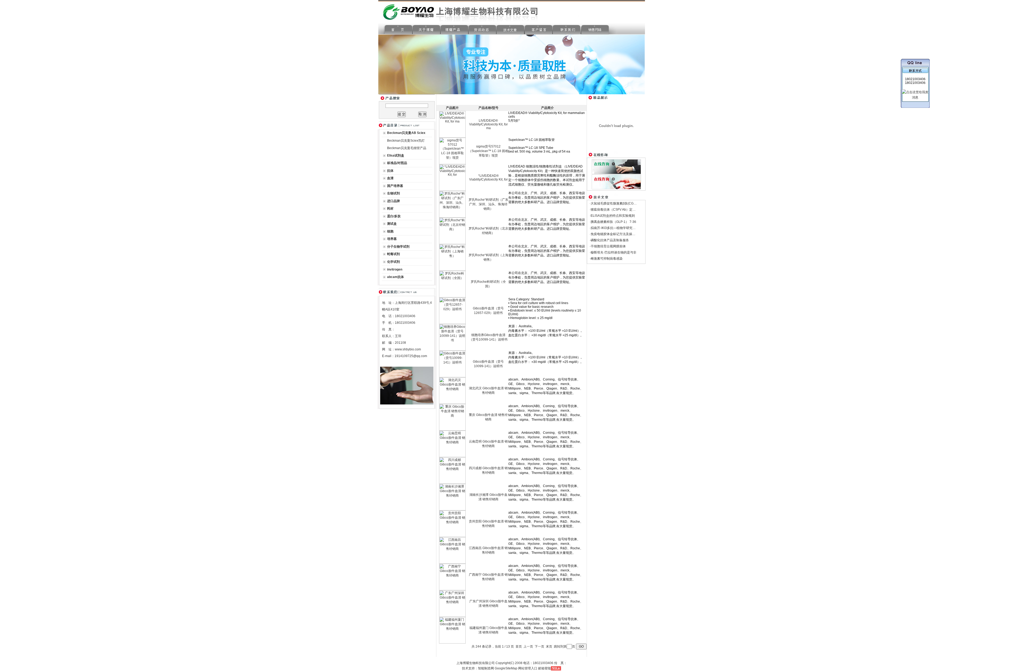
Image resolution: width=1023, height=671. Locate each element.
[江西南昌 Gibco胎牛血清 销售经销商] (452, 562)
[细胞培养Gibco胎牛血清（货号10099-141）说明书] (452, 349)
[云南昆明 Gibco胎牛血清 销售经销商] (452, 456)
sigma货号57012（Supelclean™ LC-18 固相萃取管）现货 (488, 151)
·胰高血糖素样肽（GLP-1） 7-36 (613, 222)
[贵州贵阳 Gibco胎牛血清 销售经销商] (452, 536)
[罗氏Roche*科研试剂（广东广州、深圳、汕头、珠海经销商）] (452, 216)
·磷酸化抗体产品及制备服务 (609, 240)
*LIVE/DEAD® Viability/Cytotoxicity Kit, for (488, 177)
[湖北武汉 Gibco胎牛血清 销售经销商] (452, 403)
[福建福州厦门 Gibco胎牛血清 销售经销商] (452, 642)
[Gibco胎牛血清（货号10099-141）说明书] (452, 376)
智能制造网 (486, 668)
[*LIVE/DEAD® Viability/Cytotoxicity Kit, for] (452, 190)
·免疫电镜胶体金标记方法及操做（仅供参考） (622, 234)
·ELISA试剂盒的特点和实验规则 (612, 216)
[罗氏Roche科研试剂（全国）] (452, 296)
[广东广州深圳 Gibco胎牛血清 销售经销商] (452, 616)
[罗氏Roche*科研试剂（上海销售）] (452, 270)
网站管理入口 (527, 668)
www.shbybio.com (408, 349)
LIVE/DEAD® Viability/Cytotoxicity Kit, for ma (488, 124)
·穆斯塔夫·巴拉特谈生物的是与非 (613, 252)
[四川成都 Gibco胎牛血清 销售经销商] (452, 483)
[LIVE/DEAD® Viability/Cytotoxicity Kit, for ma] (452, 136)
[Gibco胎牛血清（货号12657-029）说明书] (452, 323)
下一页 (539, 646)
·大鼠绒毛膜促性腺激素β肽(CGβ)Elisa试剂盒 (621, 203)
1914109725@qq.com (411, 356)
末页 (549, 646)
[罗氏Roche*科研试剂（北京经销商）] (452, 243)
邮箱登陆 (544, 668)
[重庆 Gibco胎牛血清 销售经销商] (452, 429)
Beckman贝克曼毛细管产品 (406, 148)
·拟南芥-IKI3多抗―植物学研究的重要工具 (619, 228)
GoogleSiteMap (506, 668)
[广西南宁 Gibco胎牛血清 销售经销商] (452, 589)
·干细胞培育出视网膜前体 (608, 246)
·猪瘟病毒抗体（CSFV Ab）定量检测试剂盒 (621, 209)
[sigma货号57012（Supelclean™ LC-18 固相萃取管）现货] (452, 163)
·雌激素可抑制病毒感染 (606, 258)
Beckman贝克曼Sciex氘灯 (406, 140)
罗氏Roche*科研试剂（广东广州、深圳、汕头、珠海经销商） (488, 204)
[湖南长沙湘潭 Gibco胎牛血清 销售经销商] (452, 509)
